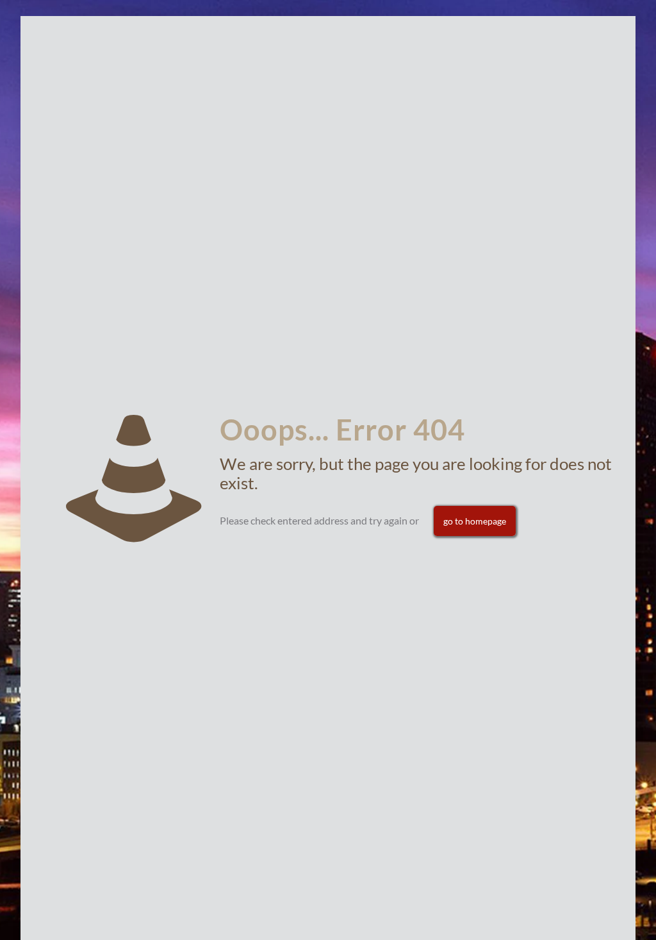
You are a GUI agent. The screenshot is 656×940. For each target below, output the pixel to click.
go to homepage (474, 521)
